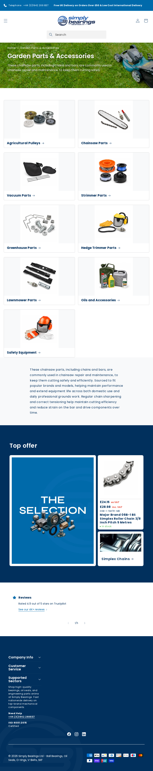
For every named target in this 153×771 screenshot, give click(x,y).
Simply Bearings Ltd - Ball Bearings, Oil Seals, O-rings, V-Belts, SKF (37, 758)
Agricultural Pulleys (23, 143)
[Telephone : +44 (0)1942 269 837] (5, 5)
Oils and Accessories (98, 300)
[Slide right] (85, 623)
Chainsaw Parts (94, 143)
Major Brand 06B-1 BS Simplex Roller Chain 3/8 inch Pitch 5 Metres (120, 519)
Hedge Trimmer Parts (98, 248)
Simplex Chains (116, 559)
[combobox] (76, 34)
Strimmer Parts (94, 195)
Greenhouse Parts (22, 248)
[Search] (51, 34)
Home (11, 48)
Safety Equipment (22, 352)
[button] (5, 21)
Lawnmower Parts (22, 300)
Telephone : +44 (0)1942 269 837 (29, 5)
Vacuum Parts (19, 195)
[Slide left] (68, 623)
